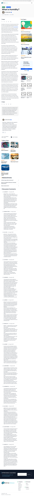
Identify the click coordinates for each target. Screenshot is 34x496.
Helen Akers (8, 12)
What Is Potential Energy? (25, 31)
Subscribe (28, 474)
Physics (22, 30)
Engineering (23, 55)
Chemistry (3, 149)
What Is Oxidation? (4, 150)
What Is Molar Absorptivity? (13, 151)
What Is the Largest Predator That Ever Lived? (4, 174)
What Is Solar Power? (14, 161)
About (27, 483)
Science (19, 483)
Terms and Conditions (8, 494)
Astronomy (20, 486)
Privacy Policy (3, 494)
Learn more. (29, 0)
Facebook (27, 488)
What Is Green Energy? (25, 44)
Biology (2, 160)
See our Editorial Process (5, 137)
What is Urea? (29, 80)
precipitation (15, 26)
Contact (27, 484)
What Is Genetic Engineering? (4, 162)
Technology (13, 160)
